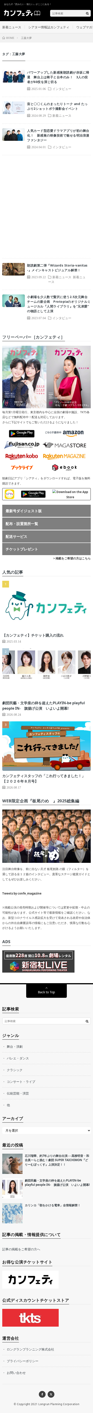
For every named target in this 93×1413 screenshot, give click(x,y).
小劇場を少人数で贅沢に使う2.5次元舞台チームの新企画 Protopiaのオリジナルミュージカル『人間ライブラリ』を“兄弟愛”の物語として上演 (59, 304)
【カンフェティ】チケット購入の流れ (33, 635)
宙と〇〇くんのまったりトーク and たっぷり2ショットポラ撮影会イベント (57, 106)
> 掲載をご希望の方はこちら (72, 558)
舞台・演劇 (15, 1046)
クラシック (15, 1070)
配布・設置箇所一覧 (22, 523)
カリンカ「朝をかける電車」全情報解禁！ (53, 1205)
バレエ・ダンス (18, 1058)
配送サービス (16, 536)
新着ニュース (11, 27)
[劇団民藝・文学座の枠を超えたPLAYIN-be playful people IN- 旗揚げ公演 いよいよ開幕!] (12, 1188)
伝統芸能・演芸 (18, 1093)
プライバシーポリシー (22, 1361)
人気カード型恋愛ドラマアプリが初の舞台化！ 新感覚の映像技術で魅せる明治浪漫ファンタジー (58, 135)
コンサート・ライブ (21, 1081)
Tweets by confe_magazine (22, 893)
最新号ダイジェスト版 (24, 510)
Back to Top (46, 992)
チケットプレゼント (22, 549)
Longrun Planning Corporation (58, 1404)
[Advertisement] (46, 207)
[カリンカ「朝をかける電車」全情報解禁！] (12, 1213)
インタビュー (61, 88)
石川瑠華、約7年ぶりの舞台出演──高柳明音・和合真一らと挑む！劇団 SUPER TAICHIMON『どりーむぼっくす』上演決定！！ (57, 1160)
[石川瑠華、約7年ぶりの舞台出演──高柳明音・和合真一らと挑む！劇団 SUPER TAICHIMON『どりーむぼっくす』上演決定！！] (12, 1164)
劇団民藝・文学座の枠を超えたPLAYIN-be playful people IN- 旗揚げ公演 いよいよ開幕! (57, 1182)
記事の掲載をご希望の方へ (21, 1249)
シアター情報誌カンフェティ (48, 27)
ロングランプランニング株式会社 (30, 1349)
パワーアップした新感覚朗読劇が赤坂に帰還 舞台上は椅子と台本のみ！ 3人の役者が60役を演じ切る (58, 77)
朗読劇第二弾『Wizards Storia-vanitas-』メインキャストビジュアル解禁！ (57, 267)
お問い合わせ (16, 1372)
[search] (87, 13)
